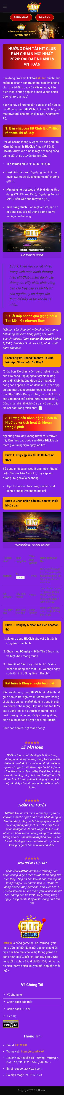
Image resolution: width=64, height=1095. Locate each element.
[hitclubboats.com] (34, 6)
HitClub (7, 943)
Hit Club (41, 78)
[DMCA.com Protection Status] (10, 1024)
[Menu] (5, 6)
